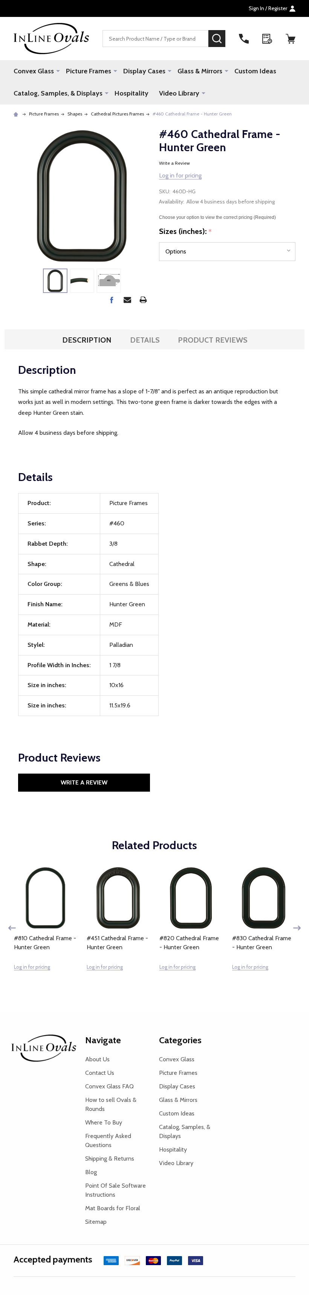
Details (145, 339)
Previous (12, 928)
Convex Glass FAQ (109, 1086)
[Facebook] (111, 300)
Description (87, 339)
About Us (97, 1059)
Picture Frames (88, 71)
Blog (91, 1172)
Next (296, 928)
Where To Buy (103, 1122)
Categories (180, 1040)
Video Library (179, 93)
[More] (58, 70)
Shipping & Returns (109, 1158)
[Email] (127, 300)
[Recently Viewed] (267, 39)
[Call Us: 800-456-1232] (244, 39)
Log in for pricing (180, 175)
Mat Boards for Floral (112, 1208)
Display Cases (144, 71)
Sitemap (96, 1221)
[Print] (143, 300)
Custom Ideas (255, 71)
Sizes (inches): (185, 232)
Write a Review (174, 163)
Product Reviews (213, 339)
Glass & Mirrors (199, 71)
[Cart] (290, 39)
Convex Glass (34, 71)
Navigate (103, 1040)
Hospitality (131, 93)
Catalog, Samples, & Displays (58, 93)
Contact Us (99, 1072)
